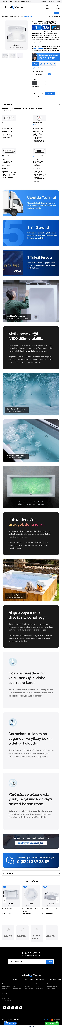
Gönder (50, 961)
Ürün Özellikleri (7, 104)
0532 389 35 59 (7, 1000)
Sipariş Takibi (39, 991)
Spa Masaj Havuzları (52, 986)
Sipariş (37, 983)
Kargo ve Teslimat (29, 988)
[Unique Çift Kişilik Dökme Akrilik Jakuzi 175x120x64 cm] (51, 896)
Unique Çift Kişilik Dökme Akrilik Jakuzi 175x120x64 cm (50, 909)
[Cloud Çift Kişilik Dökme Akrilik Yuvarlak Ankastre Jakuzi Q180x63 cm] (31, 896)
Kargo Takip (43, 1)
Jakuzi (48, 983)
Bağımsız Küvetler (51, 988)
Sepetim (38, 986)
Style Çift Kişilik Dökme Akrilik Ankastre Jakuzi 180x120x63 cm (10, 909)
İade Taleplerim (39, 988)
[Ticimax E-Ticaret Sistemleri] (31, 1027)
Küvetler (49, 991)
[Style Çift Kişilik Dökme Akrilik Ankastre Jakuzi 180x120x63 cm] (11, 896)
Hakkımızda (51, 1)
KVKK (26, 991)
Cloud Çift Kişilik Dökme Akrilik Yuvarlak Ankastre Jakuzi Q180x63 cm (30, 910)
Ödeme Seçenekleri (8, 873)
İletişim (58, 1)
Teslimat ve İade (17, 988)
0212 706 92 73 (7, 998)
